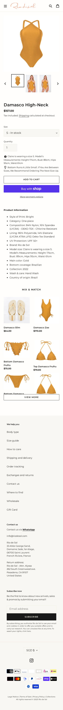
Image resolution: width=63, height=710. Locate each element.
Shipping (24, 115)
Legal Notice (13, 697)
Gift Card (12, 509)
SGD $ (30, 650)
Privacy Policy (39, 697)
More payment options (31, 196)
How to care (14, 449)
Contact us (13, 483)
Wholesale (13, 501)
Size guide (13, 440)
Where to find (15, 492)
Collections (50, 697)
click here (26, 631)
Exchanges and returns (20, 475)
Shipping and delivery (19, 457)
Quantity (8, 141)
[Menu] (5, 5)
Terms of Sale (25, 697)
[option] (18, 80)
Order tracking (15, 466)
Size (6, 126)
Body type (13, 431)
